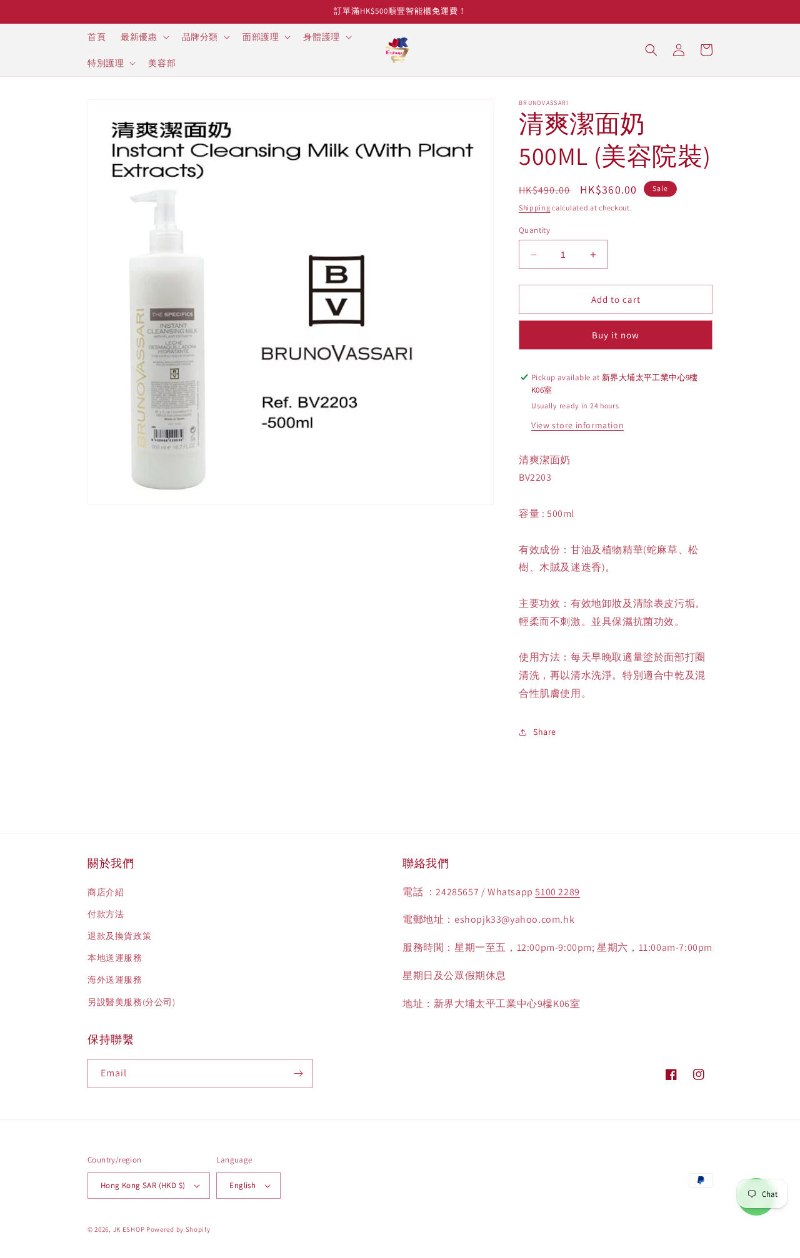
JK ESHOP (129, 1229)
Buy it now (615, 335)
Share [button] (544, 731)
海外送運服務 (115, 979)
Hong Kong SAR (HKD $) (143, 1185)
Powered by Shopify (178, 1229)
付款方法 (106, 914)
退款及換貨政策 (119, 935)
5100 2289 (557, 891)
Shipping (535, 207)
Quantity (534, 230)
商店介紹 (106, 892)
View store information (577, 425)
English (242, 1185)
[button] (143, 37)
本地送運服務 (115, 957)
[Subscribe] (298, 1073)
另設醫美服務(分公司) (132, 1002)
